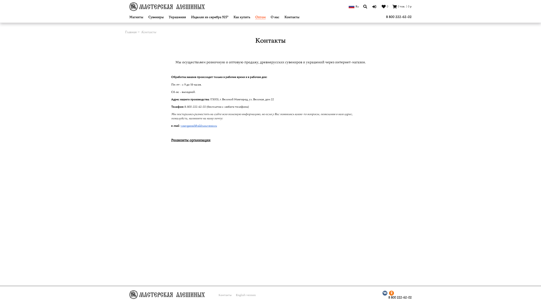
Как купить (242, 17)
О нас (275, 17)
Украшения (177, 17)
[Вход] (374, 6)
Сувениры (156, 17)
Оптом (260, 17)
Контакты (291, 17)
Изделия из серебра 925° (209, 17)
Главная (131, 32)
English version (246, 295)
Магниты (136, 17)
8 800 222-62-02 (399, 17)
